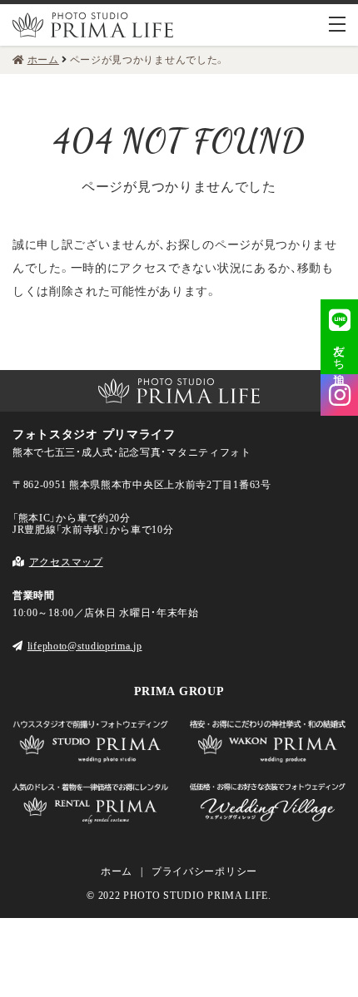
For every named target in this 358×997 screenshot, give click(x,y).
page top (26, 337)
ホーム (116, 871)
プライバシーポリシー (204, 871)
